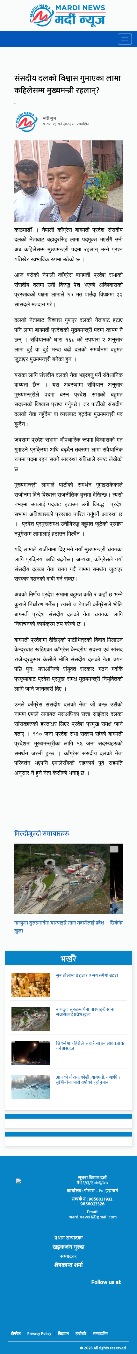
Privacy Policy (39, 1333)
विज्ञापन (63, 1333)
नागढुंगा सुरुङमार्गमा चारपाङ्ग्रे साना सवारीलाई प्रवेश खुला (85, 1012)
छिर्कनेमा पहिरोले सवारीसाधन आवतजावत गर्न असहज (91, 1046)
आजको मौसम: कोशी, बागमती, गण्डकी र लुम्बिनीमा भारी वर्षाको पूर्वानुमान (88, 1080)
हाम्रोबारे (81, 1333)
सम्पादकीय (100, 1333)
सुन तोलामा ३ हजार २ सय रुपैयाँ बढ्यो (87, 975)
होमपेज (16, 1333)
